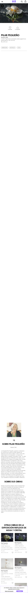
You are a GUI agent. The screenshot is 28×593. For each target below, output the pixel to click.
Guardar (10, 29)
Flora (19, 47)
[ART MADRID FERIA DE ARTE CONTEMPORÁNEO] (14, 1)
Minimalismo (4, 47)
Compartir (17, 29)
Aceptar (20, 591)
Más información (9, 591)
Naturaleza (12, 47)
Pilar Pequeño (10, 35)
